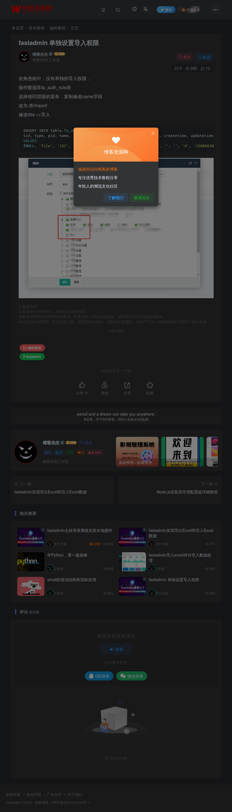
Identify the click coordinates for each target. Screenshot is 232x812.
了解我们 (116, 197)
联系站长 (142, 197)
